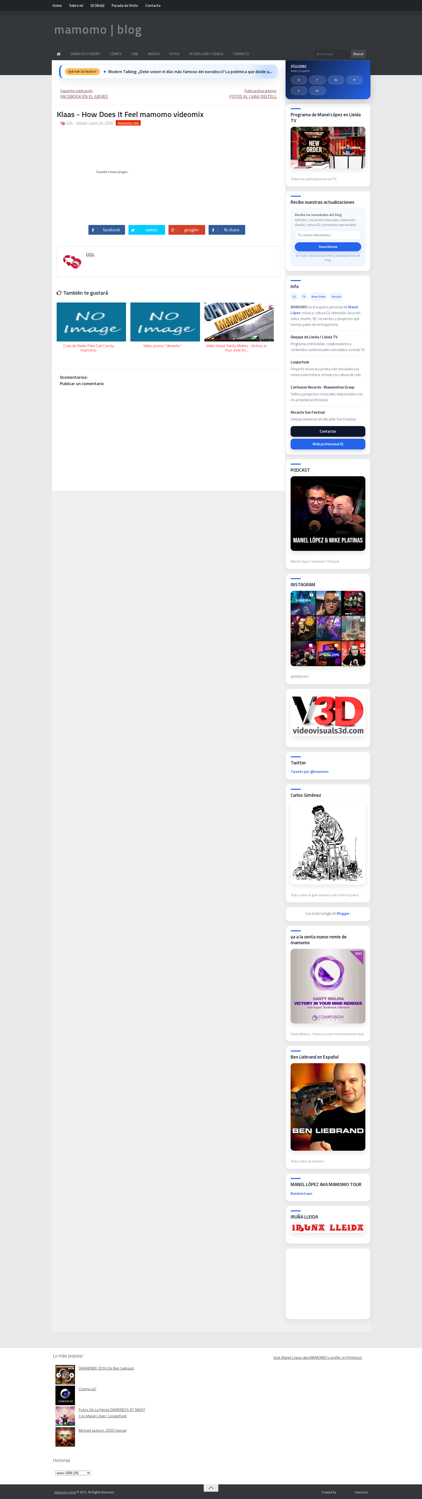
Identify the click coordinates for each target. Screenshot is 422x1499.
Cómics (116, 53)
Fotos (174, 53)
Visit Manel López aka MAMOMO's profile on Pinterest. (317, 1357)
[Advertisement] (327, 1282)
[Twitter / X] (299, 80)
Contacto (152, 5)
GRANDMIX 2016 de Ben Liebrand (106, 1368)
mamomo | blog (98, 29)
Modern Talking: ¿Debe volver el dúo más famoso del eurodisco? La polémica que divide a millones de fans (190, 71)
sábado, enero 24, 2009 (94, 123)
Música (153, 53)
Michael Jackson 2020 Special (102, 1430)
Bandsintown (301, 1193)
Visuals (336, 296)
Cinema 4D (87, 1389)
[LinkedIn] (317, 90)
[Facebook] (317, 80)
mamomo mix (128, 123)
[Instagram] (336, 80)
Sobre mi (76, 5)
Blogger (343, 913)
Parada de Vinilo (125, 5)
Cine (134, 53)
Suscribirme (328, 247)
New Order (319, 296)
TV (304, 296)
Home (57, 5)
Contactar (328, 431)
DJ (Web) (97, 5)
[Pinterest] (354, 80)
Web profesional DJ (328, 444)
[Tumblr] (299, 90)
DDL (69, 123)
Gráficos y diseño (85, 53)
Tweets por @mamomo (309, 771)
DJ (294, 296)
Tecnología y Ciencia (206, 53)
